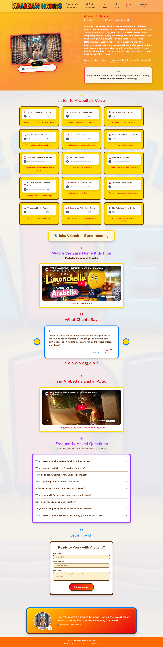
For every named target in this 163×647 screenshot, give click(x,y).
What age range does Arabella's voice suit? (57, 481)
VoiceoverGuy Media (83, 644)
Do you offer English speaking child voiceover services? (63, 508)
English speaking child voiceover (135, 60)
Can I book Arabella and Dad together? (55, 501)
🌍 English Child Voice (143, 6)
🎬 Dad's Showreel (90, 6)
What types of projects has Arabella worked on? (60, 468)
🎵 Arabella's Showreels (71, 6)
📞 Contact (117, 6)
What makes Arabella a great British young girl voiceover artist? (68, 515)
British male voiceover (90, 620)
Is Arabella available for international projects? (59, 488)
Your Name (57, 553)
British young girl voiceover (106, 60)
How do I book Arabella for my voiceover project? (61, 474)
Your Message (58, 570)
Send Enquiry (83, 586)
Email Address (58, 562)
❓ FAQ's (104, 6)
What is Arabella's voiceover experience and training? (63, 495)
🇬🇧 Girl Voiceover (130, 6)
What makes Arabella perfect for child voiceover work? (64, 461)
